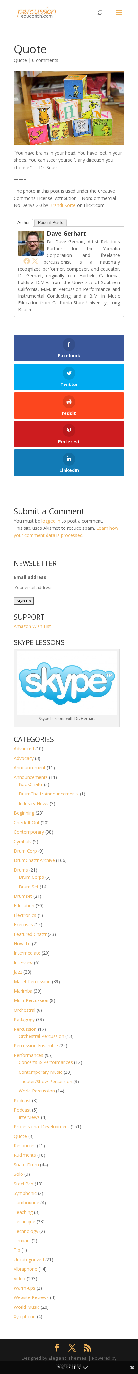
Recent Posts (50, 222)
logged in (50, 521)
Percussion (25, 1029)
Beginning (24, 813)
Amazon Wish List (32, 626)
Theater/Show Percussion (45, 1081)
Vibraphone (25, 1269)
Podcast (22, 1100)
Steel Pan (23, 1184)
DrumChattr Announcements (49, 794)
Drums (21, 870)
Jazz (18, 972)
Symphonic (25, 1193)
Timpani (22, 1240)
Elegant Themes (67, 1358)
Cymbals (22, 841)
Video (19, 1279)
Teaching (23, 1212)
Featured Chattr (30, 934)
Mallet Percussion (32, 982)
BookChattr (31, 784)
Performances (28, 1055)
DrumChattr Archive (34, 860)
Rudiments (25, 1155)
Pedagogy (24, 1019)
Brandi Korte (62, 205)
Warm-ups (24, 1288)
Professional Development (41, 1126)
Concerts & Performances (46, 1062)
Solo (18, 1174)
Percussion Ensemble (36, 1045)
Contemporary (29, 832)
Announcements (31, 777)
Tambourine (26, 1202)
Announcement (30, 767)
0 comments (45, 60)
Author (23, 222)
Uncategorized (29, 1259)
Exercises (23, 924)
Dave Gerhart (66, 233)
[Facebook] (26, 261)
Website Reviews (31, 1297)
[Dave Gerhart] (31, 252)
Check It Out (26, 822)
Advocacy (24, 758)
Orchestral (24, 1010)
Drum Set (29, 887)
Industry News (33, 803)
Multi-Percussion (31, 1000)
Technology (26, 1231)
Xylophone (25, 1316)
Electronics (25, 915)
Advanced (24, 748)
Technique (24, 1221)
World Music (26, 1307)
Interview (23, 962)
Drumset (23, 896)
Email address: (30, 577)
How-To (22, 943)
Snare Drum (26, 1165)
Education (24, 905)
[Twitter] (35, 261)
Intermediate (27, 953)
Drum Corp (25, 851)
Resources (25, 1146)
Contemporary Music (40, 1072)
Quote (20, 60)
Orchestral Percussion (41, 1036)
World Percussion (37, 1091)
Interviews (29, 1117)
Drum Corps (31, 877)
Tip (17, 1250)
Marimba (23, 991)
